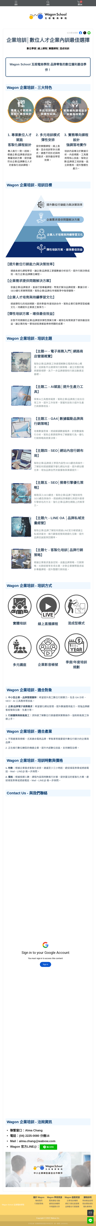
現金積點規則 (87, 1203)
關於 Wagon (38, 1197)
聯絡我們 (38, 1200)
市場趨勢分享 (54, 1206)
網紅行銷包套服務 (72, 1203)
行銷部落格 (38, 1203)
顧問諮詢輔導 (54, 1203)
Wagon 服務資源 (72, 1197)
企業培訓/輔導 (72, 1200)
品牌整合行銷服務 (72, 1206)
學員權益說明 (87, 1200)
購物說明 (88, 1197)
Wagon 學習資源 (54, 1197)
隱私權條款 (87, 1206)
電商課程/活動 (54, 1200)
